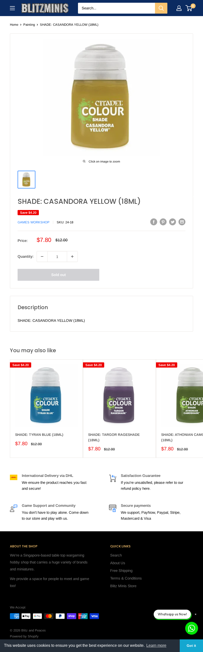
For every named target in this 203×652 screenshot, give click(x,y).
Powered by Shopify (24, 636)
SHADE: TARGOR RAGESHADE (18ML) (114, 437)
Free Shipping (121, 570)
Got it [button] (191, 646)
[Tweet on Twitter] (172, 221)
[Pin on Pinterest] (163, 221)
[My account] (179, 8)
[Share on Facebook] (153, 221)
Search (116, 555)
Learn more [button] (156, 645)
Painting (29, 24)
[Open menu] (12, 8)
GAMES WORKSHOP (34, 222)
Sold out (58, 275)
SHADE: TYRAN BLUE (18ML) (39, 435)
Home (14, 24)
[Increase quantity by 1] (72, 256)
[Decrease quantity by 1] (42, 256)
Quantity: (26, 256)
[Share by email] (181, 221)
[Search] (161, 8)
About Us (117, 563)
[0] (189, 8)
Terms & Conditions (126, 578)
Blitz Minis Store (123, 586)
